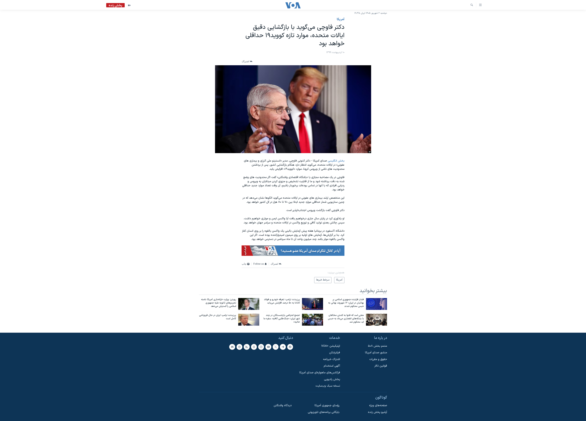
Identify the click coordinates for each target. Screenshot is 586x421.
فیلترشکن (334, 353)
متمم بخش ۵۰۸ (377, 346)
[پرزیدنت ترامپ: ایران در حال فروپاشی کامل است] (248, 320)
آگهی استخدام (332, 366)
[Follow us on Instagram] (261, 347)
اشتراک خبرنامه (331, 359)
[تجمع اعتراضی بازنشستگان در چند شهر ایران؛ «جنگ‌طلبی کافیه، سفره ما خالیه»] (312, 320)
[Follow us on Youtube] (268, 347)
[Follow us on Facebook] (290, 347)
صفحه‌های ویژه (378, 405)
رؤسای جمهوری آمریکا (327, 405)
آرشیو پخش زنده (377, 412)
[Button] (247, 61)
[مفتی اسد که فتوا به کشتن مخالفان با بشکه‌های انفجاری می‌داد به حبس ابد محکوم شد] (376, 320)
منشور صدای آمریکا (376, 353)
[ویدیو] (129, 5)
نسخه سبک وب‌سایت (327, 386)
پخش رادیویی (332, 379)
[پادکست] (239, 347)
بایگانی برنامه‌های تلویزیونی (323, 412)
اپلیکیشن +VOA (330, 346)
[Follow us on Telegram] (283, 347)
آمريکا (340, 19)
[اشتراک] (232, 347)
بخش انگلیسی (336, 161)
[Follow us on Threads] (254, 347)
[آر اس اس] (247, 347)
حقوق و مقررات (378, 359)
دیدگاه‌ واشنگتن (283, 405)
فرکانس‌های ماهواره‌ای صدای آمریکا (319, 373)
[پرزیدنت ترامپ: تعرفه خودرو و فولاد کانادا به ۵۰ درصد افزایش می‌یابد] (312, 304)
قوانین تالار (380, 366)
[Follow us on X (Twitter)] (276, 347)
